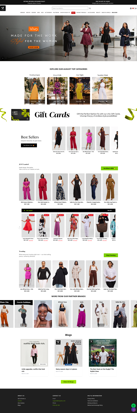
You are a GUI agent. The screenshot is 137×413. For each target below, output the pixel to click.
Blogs (19, 405)
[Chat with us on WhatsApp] (133, 405)
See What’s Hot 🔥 (28, 145)
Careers (20, 401)
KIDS (42, 12)
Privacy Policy (91, 398)
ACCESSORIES (91, 12)
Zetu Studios (21, 403)
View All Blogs (68, 382)
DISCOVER (114, 12)
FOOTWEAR (56, 12)
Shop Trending (110, 255)
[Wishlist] (133, 8)
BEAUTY (98, 12)
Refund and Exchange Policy (95, 405)
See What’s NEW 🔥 (109, 168)
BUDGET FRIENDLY (81, 12)
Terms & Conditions (93, 401)
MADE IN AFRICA (106, 12)
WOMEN (34, 12)
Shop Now (33, 101)
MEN (38, 12)
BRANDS (22, 12)
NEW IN (28, 12)
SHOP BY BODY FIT (65, 12)
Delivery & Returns (92, 403)
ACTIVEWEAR (48, 12)
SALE (73, 13)
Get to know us (22, 398)
